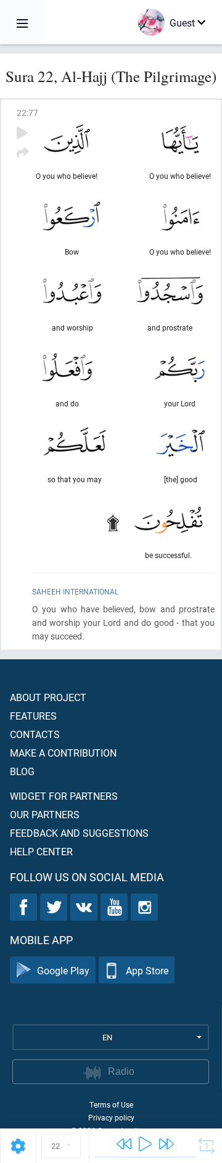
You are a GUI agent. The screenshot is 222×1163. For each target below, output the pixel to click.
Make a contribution (63, 752)
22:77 (27, 112)
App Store (147, 970)
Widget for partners (64, 795)
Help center (41, 851)
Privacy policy (111, 1117)
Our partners (45, 814)
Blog (22, 771)
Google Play (63, 970)
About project (48, 697)
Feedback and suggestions (79, 832)
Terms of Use (111, 1104)
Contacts (35, 734)
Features (33, 715)
